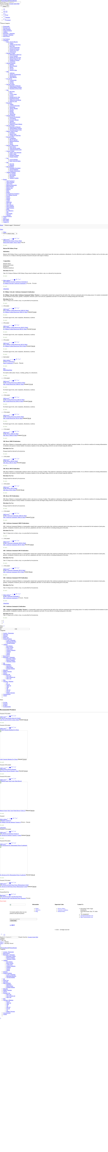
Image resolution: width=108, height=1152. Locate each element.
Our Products (6, 39)
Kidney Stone (12, 154)
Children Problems (11, 172)
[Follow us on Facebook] (11, 925)
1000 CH (8, 685)
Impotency (9, 665)
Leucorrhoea (12, 118)
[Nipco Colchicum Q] (55, 361)
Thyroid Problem (10, 643)
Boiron (8, 192)
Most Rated (6, 219)
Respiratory (9, 103)
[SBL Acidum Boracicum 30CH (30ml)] (55, 416)
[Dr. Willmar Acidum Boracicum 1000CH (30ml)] (55, 310)
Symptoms (5, 40)
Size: (4, 368)
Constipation (12, 138)
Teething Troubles (14, 178)
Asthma (11, 104)
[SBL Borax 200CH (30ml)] (55, 461)
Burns (10, 93)
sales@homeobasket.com (86, 915)
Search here (3, 2)
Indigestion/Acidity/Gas (15, 54)
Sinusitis (11, 110)
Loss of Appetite (13, 56)
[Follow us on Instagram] (14, 925)
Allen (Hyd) (9, 183)
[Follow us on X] (10, 925)
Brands (5, 179)
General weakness (10, 650)
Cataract (11, 81)
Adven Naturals (10, 182)
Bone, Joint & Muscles (12, 41)
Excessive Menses (14, 120)
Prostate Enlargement (14, 171)
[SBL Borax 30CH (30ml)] (55, 488)
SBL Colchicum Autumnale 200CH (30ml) (14, 544)
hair (4, 663)
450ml (10, 370)
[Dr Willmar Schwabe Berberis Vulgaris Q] (54, 820)
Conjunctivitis (12, 80)
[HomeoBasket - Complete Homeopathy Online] (8, 0)
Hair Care (8, 675)
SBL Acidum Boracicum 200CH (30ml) (13, 401)
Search (5, 6)
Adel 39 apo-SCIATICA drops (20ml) (9, 719)
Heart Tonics (12, 146)
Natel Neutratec (10, 208)
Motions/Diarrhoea (14, 141)
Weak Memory (13, 77)
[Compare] (17, 239)
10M (7, 687)
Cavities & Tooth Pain (15, 135)
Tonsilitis (11, 112)
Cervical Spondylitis (14, 47)
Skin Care (8, 678)
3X (7, 683)
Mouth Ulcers (12, 134)
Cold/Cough (9, 648)
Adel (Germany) (10, 181)
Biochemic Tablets (11, 658)
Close (1, 942)
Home (1, 225)
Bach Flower (6, 36)
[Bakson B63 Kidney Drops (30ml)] (55, 241)
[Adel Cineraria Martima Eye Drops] (54, 743)
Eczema (11, 95)
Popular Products (7, 216)
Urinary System (10, 151)
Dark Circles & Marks (15, 161)
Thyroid (11, 68)
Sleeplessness (12, 76)
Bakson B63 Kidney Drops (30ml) (12, 242)
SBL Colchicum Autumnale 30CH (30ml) (13, 572)
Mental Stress (9, 667)
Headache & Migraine (15, 85)
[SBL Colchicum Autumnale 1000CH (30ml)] (55, 515)
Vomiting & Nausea (14, 60)
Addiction (11, 73)
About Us (37, 910)
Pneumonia (12, 107)
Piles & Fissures (13, 139)
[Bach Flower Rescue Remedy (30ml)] (54, 769)
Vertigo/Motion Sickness (15, 87)
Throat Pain (12, 114)
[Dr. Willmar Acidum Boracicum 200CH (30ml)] (55, 327)
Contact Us (6, 222)
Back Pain (12, 46)
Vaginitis (11, 121)
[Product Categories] (4, 12)
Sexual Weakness (13, 169)
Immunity (11, 176)
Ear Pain (11, 83)
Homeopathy (6, 26)
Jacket (15, 3)
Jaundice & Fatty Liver (15, 57)
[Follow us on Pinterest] (12, 925)
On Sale (5, 702)
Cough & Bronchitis (14, 105)
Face (7, 158)
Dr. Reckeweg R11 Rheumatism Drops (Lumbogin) (13, 875)
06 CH (8, 684)
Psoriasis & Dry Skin (14, 97)
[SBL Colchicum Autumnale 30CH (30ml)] (55, 570)
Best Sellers (6, 220)
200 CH (8, 690)
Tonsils (8, 653)
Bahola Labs (9, 188)
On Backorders (7, 706)
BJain (7, 190)
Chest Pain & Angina (14, 148)
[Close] (4, 626)
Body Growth (9, 647)
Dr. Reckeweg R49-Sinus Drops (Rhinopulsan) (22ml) (14, 886)
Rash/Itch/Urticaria (14, 98)
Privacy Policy (61, 908)
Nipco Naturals (10, 206)
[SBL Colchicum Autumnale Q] (55, 596)
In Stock (5, 705)
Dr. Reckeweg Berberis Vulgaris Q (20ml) (10, 835)
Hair (7, 162)
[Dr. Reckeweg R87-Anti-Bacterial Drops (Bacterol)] (54, 896)
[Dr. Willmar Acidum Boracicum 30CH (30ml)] (55, 344)
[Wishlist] (12, 239)
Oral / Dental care (10, 677)
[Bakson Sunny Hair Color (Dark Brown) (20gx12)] (54, 795)
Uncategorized (6, 694)
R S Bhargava (9, 210)
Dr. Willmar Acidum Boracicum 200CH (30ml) (15, 329)
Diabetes (11, 64)
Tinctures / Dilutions (8, 35)
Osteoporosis (12, 51)
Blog (36, 911)
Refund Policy (61, 911)
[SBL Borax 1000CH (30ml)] (55, 434)
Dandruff (11, 165)
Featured (5, 703)
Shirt (18, 3)
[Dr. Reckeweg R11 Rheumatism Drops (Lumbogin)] (54, 859)
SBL (7, 212)
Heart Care (6, 637)
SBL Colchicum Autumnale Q (11, 598)
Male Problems (7, 29)
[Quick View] (15, 239)
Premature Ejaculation (14, 168)
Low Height (12, 173)
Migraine (5, 670)
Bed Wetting (12, 175)
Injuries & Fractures (14, 49)
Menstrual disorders (11, 641)
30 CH (8, 691)
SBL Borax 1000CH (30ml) (10, 435)
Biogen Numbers (10, 660)
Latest (4, 217)
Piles (4, 680)
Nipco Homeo (9, 205)
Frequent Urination (14, 155)
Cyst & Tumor (13, 94)
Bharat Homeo (10, 186)
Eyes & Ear (9, 78)
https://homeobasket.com (86, 917)
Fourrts (8, 196)
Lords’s (8, 200)
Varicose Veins (13, 70)
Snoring (11, 111)
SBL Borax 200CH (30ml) (10, 462)
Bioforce (8, 189)
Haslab (8, 199)
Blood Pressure (13, 66)
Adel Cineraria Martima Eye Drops (9, 759)
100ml (4, 289)
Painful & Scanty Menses (15, 124)
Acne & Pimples (13, 159)
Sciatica (11, 43)
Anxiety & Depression (15, 74)
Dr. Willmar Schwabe (11, 195)
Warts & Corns (13, 101)
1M (7, 688)
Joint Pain (5, 634)
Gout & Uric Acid (14, 50)
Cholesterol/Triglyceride (15, 149)
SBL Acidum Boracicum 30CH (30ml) (13, 418)
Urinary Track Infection (15, 152)
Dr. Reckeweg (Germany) (12, 193)
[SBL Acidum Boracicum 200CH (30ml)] (55, 399)
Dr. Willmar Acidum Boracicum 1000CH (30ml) (15, 312)
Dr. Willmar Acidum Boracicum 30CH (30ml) (14, 346)
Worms (11, 144)
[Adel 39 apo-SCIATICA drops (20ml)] (54, 718)
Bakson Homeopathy (11, 185)
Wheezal (8, 215)
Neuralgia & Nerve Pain (15, 88)
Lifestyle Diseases (10, 63)
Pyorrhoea (12, 132)
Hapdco (8, 198)
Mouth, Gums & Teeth (12, 131)
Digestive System (10, 53)
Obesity (11, 67)
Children (5, 32)
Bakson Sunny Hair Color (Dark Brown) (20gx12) (13, 810)
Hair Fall (11, 164)
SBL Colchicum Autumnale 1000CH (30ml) (14, 517)
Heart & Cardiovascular (12, 145)
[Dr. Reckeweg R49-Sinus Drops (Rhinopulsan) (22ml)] (54, 885)
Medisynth (9, 202)
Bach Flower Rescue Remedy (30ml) (9, 771)
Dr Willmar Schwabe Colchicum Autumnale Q (15, 283)
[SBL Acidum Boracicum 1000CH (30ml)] (55, 382)
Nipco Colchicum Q (8, 363)
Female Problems (7, 30)
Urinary (5, 695)
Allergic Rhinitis (13, 108)
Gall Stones (12, 61)
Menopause (12, 122)
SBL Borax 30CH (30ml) (9, 490)
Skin (7, 90)
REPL (7, 209)
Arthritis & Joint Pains (15, 44)
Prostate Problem (13, 156)
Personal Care (6, 27)
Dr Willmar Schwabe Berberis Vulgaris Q (10, 822)
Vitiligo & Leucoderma (15, 100)
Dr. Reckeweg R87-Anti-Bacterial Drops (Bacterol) (13, 898)
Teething (8, 651)
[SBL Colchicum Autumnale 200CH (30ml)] (55, 543)
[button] (6, 239)
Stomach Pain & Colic (15, 59)
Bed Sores (12, 91)
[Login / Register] (4, 10)
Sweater (11, 3)
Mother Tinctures (7, 671)
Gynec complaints (10, 640)
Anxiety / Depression (8, 633)
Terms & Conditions (63, 910)
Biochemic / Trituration (9, 33)
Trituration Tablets (10, 661)
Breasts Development (14, 117)
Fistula (11, 142)
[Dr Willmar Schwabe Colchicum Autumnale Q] (55, 282)
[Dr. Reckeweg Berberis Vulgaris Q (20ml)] (54, 833)
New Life (8, 203)
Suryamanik (9, 213)
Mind (7, 71)
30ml (7, 289)
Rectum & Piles (10, 137)
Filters (1, 229)
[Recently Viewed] (4, 935)
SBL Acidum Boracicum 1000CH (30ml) (13, 384)
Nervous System (10, 84)
